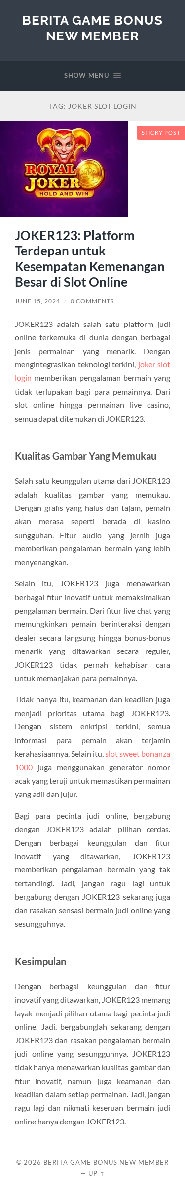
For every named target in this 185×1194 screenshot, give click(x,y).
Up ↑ (96, 1173)
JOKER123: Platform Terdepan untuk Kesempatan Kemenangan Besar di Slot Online (90, 258)
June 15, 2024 (37, 301)
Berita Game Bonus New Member (92, 27)
